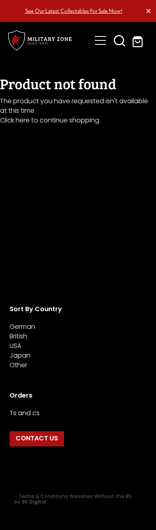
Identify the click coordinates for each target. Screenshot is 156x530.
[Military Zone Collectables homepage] (49, 40)
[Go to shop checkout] (138, 40)
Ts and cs (25, 413)
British (18, 337)
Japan (20, 356)
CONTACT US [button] (37, 439)
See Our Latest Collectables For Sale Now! (73, 10)
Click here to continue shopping (49, 121)
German (22, 327)
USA (15, 346)
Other (18, 365)
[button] (119, 40)
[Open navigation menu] (100, 40)
